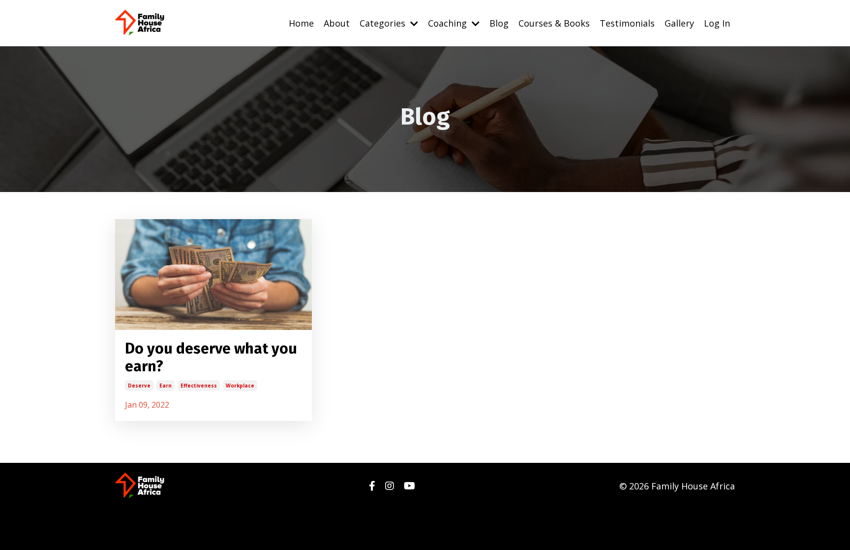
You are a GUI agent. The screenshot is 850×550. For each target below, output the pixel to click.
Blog (499, 23)
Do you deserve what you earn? (211, 357)
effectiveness (199, 385)
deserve (139, 385)
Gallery (679, 23)
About (337, 23)
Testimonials (627, 23)
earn (165, 385)
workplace (240, 385)
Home (301, 23)
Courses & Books (554, 23)
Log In (717, 23)
